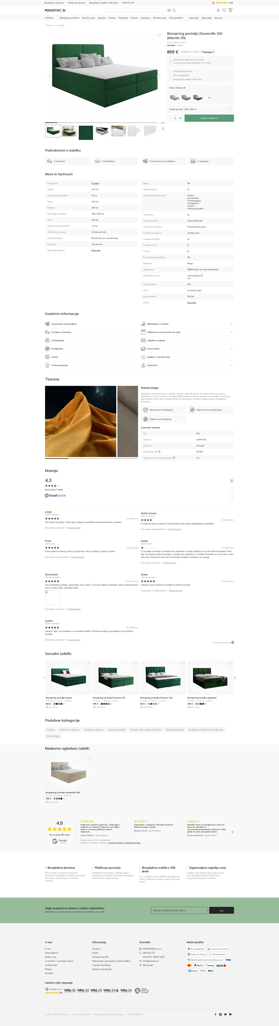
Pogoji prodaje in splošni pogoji (109, 1014)
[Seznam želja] (224, 10)
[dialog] (192, 61)
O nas (48, 948)
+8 (205, 704)
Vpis (222, 910)
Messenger (148, 965)
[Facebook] (216, 1014)
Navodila (191, 302)
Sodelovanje (51, 965)
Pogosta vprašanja (101, 965)
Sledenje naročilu (100, 957)
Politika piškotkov (135, 1014)
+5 (158, 704)
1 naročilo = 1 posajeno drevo (59, 961)
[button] (218, 10)
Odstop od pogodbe (102, 969)
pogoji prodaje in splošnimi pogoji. (124, 842)
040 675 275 (149, 953)
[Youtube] (226, 1014)
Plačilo (95, 953)
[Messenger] (231, 1014)
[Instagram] (221, 1014)
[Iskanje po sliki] (169, 10)
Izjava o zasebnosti (81, 1014)
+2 (111, 704)
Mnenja (48, 969)
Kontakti (49, 973)
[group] (100, 828)
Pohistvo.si (50, 25)
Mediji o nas (50, 957)
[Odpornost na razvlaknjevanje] (174, 458)
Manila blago (150, 388)
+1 (64, 704)
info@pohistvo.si (151, 961)
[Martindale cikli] (159, 451)
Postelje (61, 25)
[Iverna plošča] (202, 275)
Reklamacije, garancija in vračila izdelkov (111, 961)
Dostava (96, 948)
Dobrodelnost (51, 953)
